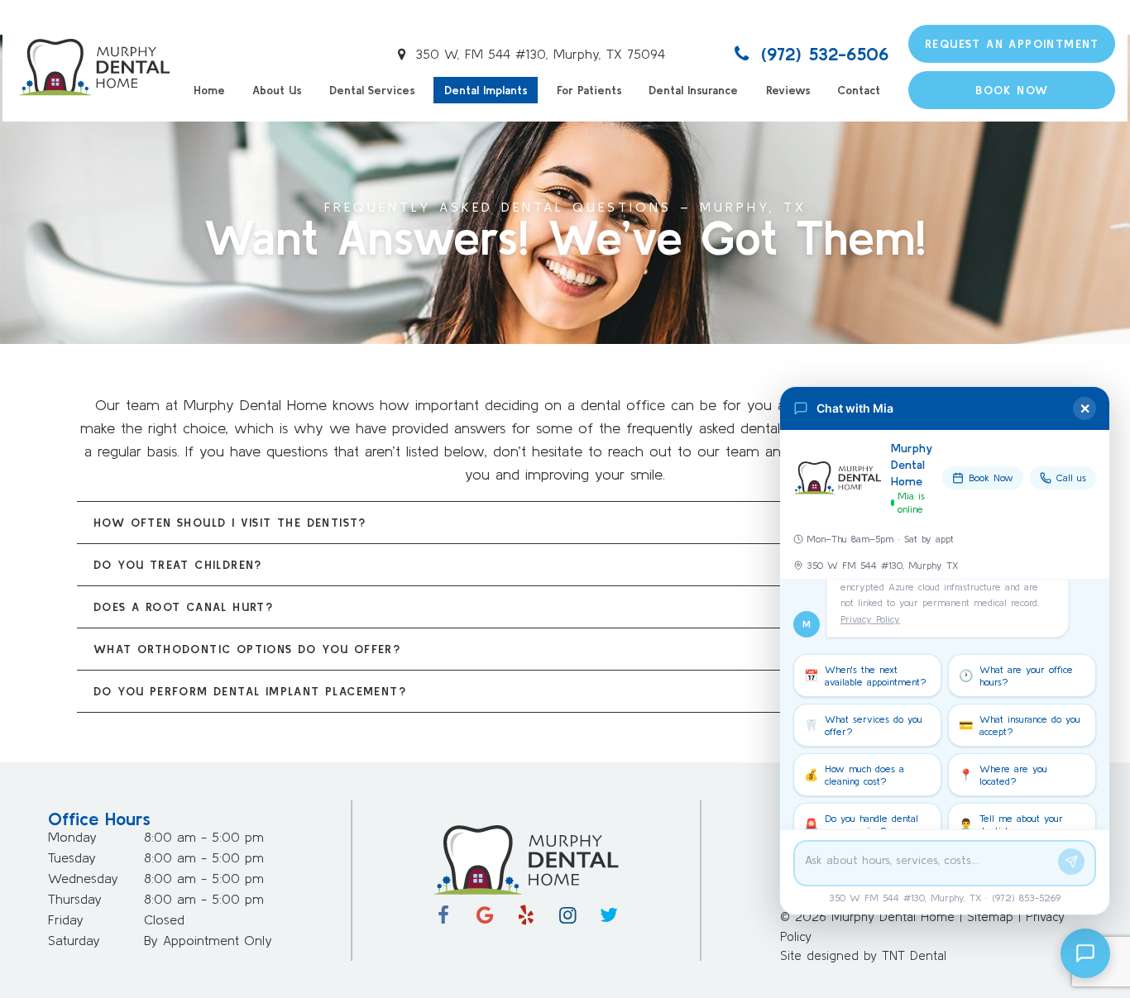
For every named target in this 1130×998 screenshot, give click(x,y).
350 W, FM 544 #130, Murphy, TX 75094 (537, 53)
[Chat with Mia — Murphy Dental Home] (1085, 953)
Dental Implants (485, 90)
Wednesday (83, 878)
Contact (858, 90)
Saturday (74, 940)
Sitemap (990, 917)
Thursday (75, 898)
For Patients (589, 90)
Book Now (1011, 90)
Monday (72, 836)
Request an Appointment (1012, 43)
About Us (276, 90)
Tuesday (72, 857)
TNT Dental (914, 955)
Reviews (788, 90)
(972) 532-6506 (821, 54)
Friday (66, 919)
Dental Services (371, 90)
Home (209, 90)
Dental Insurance (693, 90)
